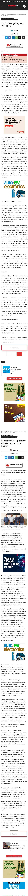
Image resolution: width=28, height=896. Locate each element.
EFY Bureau (16, 30)
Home (2, 14)
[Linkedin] (13, 37)
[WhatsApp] (16, 37)
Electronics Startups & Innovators (11, 14)
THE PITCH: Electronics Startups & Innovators (9, 19)
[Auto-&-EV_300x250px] (14, 198)
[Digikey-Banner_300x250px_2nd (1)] (14, 133)
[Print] (23, 37)
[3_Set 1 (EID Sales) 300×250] (14, 421)
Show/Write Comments (14, 378)
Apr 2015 (7, 362)
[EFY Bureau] (12, 30)
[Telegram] (6, 37)
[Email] (19, 37)
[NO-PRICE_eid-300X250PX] (14, 400)
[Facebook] (9, 37)
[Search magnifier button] (24, 6)
